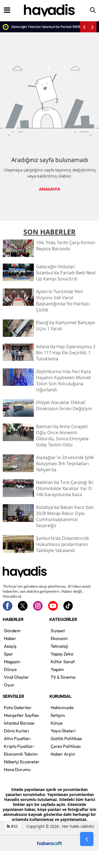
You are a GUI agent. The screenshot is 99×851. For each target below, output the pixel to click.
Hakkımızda (62, 707)
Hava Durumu (17, 769)
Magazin (12, 661)
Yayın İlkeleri (63, 730)
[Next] (92, 26)
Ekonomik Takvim (21, 754)
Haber (10, 638)
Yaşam (57, 669)
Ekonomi (59, 638)
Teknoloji (59, 646)
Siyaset (58, 630)
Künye (57, 723)
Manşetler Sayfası (21, 715)
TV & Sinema (63, 677)
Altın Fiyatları (17, 738)
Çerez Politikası (66, 746)
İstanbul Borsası (19, 723)
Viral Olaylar (16, 677)
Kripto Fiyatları (19, 746)
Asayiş (10, 646)
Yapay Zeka (62, 654)
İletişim (58, 715)
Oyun (9, 685)
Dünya (10, 669)
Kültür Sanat (63, 661)
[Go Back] (87, 839)
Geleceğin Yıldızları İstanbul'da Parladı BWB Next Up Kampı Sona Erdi (46, 27)
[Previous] (84, 26)
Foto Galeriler (18, 707)
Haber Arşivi (63, 754)
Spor (8, 654)
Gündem (12, 630)
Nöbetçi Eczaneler (22, 761)
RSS (14, 826)
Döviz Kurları (16, 730)
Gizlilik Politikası (66, 738)
